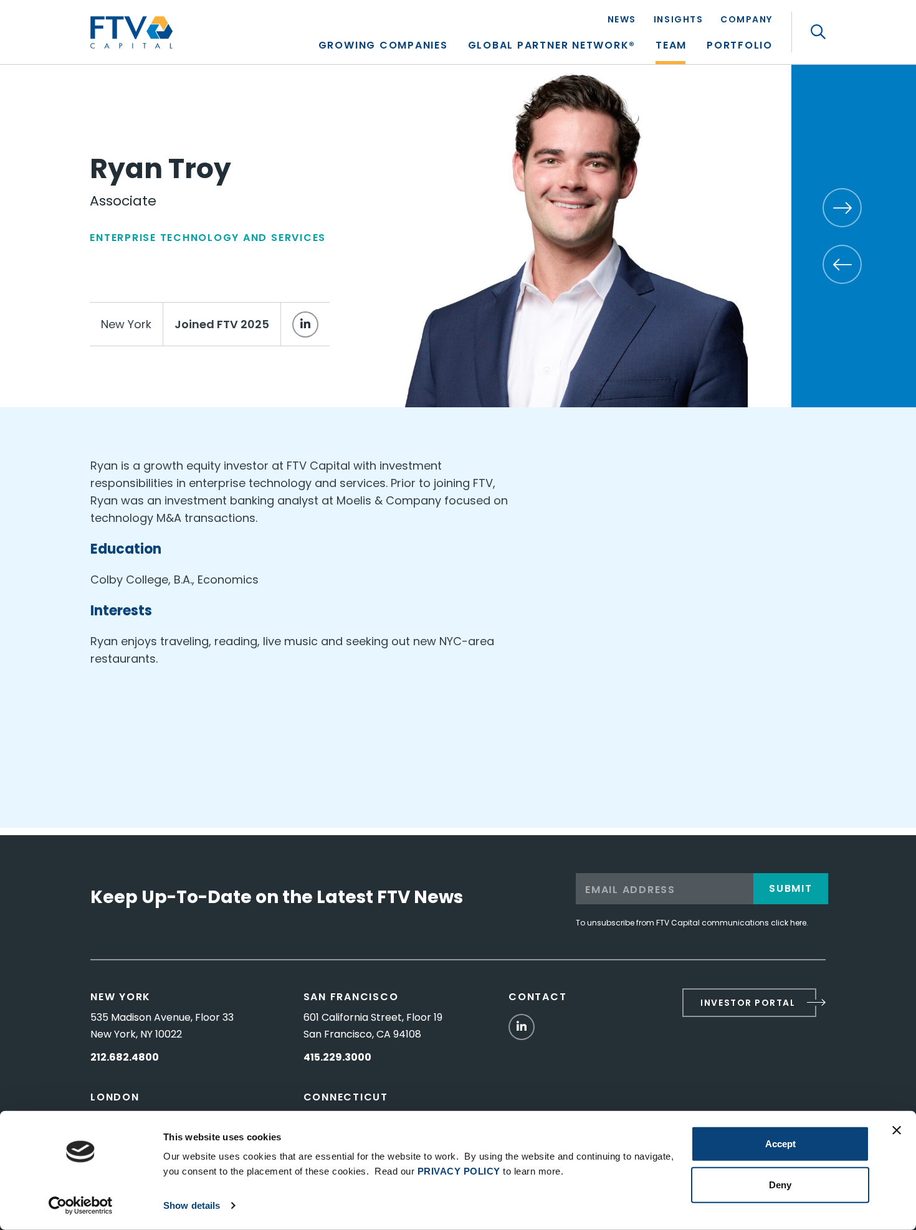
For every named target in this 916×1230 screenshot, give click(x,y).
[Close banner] (896, 1130)
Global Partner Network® (552, 46)
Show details (191, 1205)
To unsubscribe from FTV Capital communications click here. (692, 922)
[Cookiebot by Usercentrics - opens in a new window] (80, 1205)
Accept (780, 1143)
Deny (780, 1184)
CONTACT (537, 997)
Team (671, 46)
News (622, 20)
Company (746, 20)
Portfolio (740, 46)
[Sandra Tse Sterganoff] (842, 207)
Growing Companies (383, 46)
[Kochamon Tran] (842, 264)
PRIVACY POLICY (458, 1171)
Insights (678, 20)
